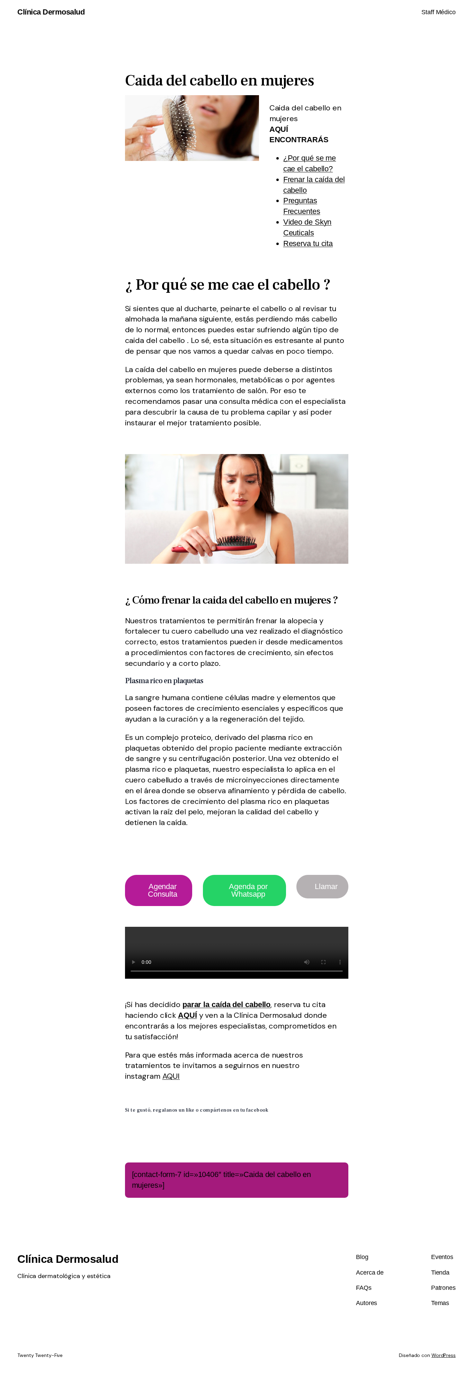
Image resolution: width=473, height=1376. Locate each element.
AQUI (171, 1076)
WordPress (443, 1355)
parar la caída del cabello (226, 1004)
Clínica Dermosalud (50, 12)
